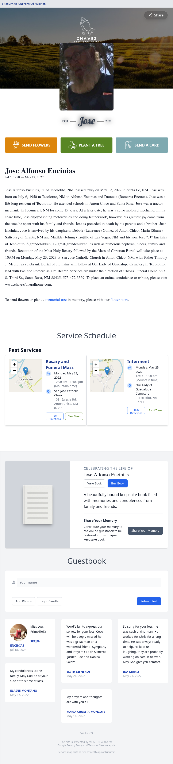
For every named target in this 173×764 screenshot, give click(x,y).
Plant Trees (74, 416)
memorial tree (56, 299)
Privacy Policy (74, 745)
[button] (25, 371)
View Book (94, 483)
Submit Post (149, 601)
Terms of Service (98, 745)
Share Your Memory (145, 531)
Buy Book (117, 483)
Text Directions (55, 417)
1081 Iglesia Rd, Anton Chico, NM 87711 (66, 403)
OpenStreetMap (91, 752)
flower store (119, 299)
